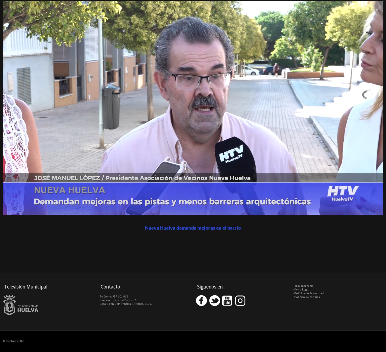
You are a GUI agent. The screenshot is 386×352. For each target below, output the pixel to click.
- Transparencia (303, 285)
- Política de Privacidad (308, 293)
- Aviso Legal (301, 289)
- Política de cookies (306, 296)
